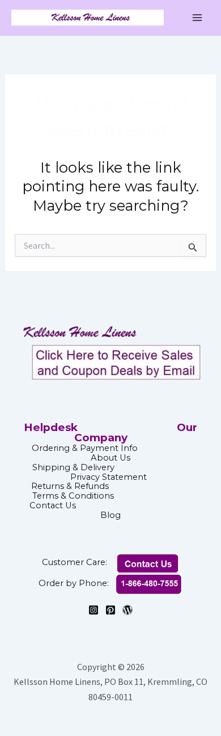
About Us (110, 458)
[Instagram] (93, 610)
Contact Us (109, 505)
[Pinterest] (110, 610)
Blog (110, 515)
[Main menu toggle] (197, 17)
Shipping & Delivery (73, 467)
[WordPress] (127, 610)
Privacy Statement (108, 477)
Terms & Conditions (110, 496)
